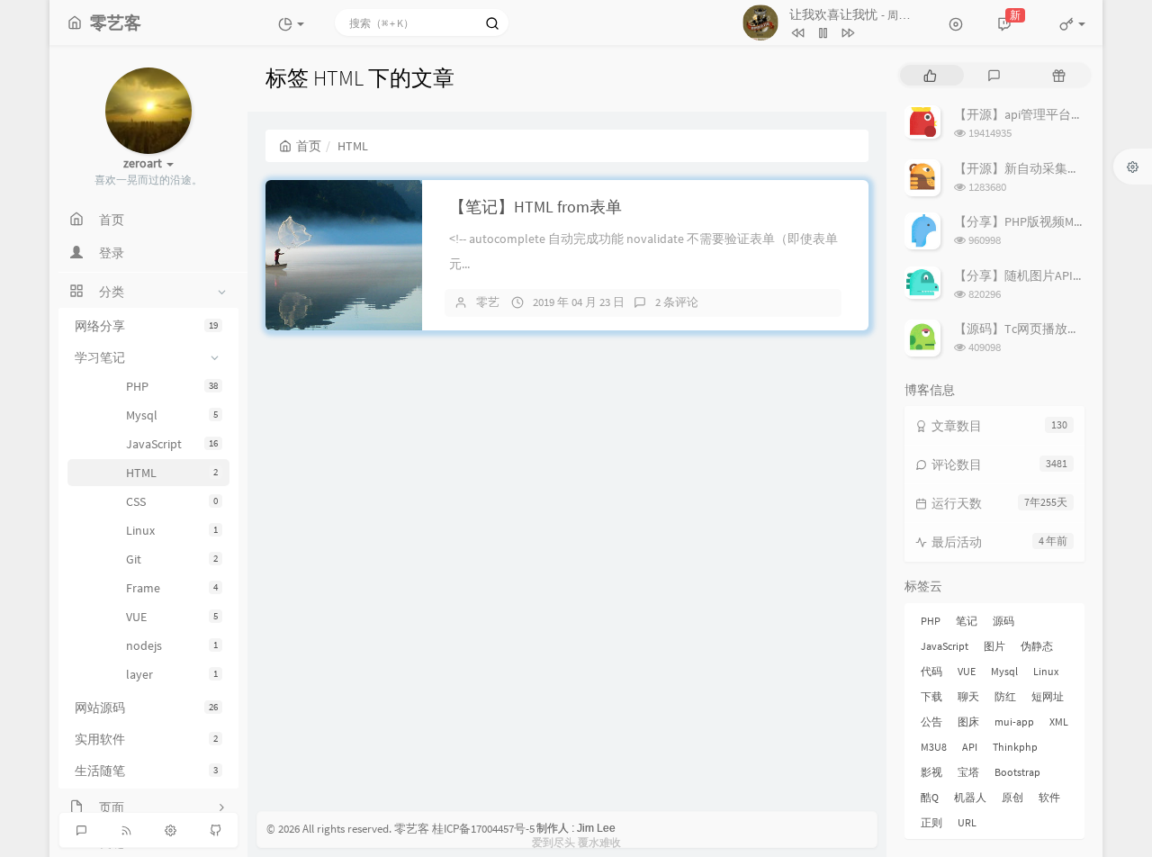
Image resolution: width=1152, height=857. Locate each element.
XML (1058, 721)
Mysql (172, 415)
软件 (1049, 797)
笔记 (966, 620)
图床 (968, 721)
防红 (1005, 696)
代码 (931, 671)
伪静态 (1037, 646)
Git (172, 559)
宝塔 (968, 772)
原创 (1012, 797)
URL (967, 822)
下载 (931, 696)
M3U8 (934, 746)
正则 (931, 822)
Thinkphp (1015, 746)
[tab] (930, 75)
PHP (172, 386)
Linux (172, 530)
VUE (172, 617)
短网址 (1047, 696)
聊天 (968, 696)
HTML (172, 473)
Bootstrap (1017, 772)
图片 (994, 646)
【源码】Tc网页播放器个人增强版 (1048, 328)
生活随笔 (146, 770)
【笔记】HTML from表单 (535, 206)
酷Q (930, 797)
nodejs (172, 645)
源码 (1003, 620)
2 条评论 (676, 302)
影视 (931, 772)
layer (172, 674)
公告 (931, 721)
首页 (308, 146)
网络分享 (146, 326)
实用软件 (146, 739)
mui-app (1014, 721)
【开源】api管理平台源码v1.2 (1036, 114)
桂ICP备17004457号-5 (483, 828)
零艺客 (411, 828)
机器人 (970, 797)
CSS (172, 501)
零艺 (488, 302)
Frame (172, 588)
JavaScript (172, 444)
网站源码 (146, 707)
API (969, 746)
